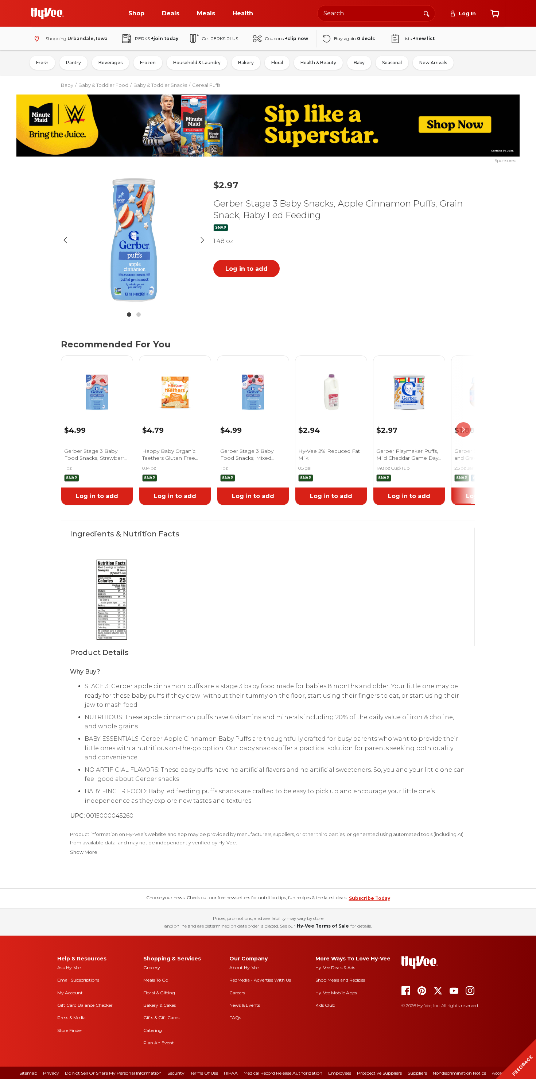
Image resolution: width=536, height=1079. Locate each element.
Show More (83, 852)
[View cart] (495, 13)
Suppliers (417, 1073)
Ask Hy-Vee (69, 967)
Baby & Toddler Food (103, 85)
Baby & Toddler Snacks (160, 85)
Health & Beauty (318, 62)
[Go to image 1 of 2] (129, 314)
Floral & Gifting (159, 992)
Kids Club (325, 1005)
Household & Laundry (197, 62)
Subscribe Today (369, 898)
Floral (277, 62)
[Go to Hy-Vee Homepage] (47, 13)
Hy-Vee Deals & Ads (335, 967)
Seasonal (392, 62)
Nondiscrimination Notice (459, 1073)
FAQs (235, 1017)
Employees (339, 1073)
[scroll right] (463, 429)
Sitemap (28, 1073)
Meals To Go (155, 980)
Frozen (148, 62)
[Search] (426, 13)
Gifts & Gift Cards (161, 1017)
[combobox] (376, 13)
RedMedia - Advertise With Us (260, 980)
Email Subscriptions (78, 980)
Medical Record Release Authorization (283, 1073)
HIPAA (231, 1073)
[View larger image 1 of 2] (134, 240)
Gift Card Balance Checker (85, 1005)
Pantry (73, 62)
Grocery (151, 967)
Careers (237, 992)
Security (176, 1073)
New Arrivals (433, 62)
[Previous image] (65, 240)
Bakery (246, 62)
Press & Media (71, 1017)
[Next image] (202, 240)
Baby (359, 62)
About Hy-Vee (244, 967)
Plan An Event (158, 1042)
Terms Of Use (204, 1073)
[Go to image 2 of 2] (138, 314)
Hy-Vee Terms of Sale (323, 926)
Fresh (42, 62)
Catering (152, 1030)
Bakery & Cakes (159, 1005)
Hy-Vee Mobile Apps (336, 992)
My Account (70, 992)
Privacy (51, 1073)
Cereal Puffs (206, 85)
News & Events (244, 1005)
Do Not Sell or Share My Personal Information (113, 1073)
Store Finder (69, 1030)
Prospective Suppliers (379, 1073)
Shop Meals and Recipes (340, 980)
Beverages (110, 62)
